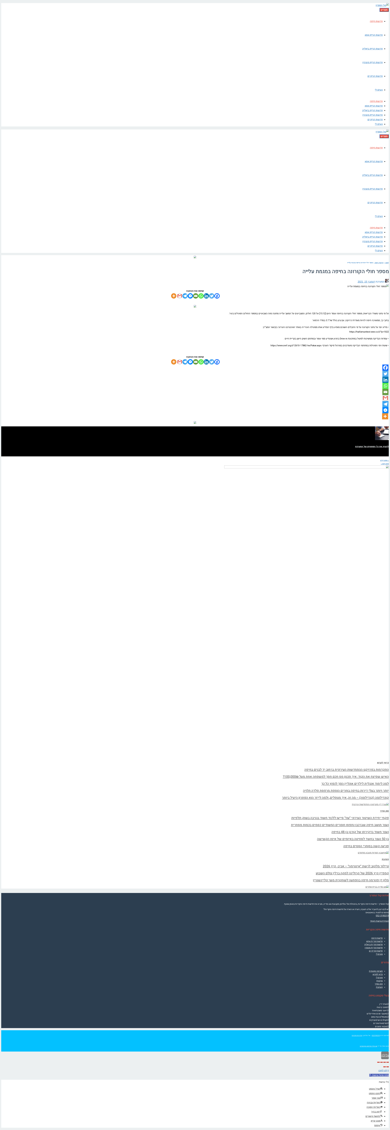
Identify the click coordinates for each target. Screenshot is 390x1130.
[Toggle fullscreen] (381, 1062)
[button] (379, 1075)
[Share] (384, 1062)
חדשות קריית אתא (374, 941)
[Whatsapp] (201, 296)
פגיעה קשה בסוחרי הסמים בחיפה (366, 846)
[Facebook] (217, 296)
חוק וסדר (384, 811)
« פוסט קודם (384, 460)
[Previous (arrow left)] (387, 1066)
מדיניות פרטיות (357, 1035)
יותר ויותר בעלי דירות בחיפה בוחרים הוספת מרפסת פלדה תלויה (346, 790)
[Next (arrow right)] (384, 1066)
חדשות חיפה (377, 938)
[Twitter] (211, 296)
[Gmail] (179, 296)
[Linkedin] (206, 296)
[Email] (195, 296)
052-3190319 (382, 915)
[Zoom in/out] (378, 1062)
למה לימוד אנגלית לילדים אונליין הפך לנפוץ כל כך (355, 783)
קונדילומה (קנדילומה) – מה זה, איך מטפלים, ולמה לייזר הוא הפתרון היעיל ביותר (335, 797)
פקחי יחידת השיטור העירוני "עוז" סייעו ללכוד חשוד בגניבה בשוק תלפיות (340, 818)
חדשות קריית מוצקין (374, 947)
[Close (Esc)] (387, 1062)
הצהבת (385, 859)
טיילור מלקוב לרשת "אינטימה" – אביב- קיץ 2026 (356, 866)
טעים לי (379, 954)
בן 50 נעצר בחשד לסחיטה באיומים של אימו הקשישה (353, 839)
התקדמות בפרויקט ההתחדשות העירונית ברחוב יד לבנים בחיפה (346, 769)
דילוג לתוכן (383, 1070)
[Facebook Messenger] (190, 296)
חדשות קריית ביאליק (373, 944)
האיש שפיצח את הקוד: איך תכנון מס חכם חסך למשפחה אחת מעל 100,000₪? (336, 776)
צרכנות (379, 980)
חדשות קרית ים (376, 951)
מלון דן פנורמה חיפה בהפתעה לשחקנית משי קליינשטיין (351, 880)
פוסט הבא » (385, 464)
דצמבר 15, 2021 (366, 281)
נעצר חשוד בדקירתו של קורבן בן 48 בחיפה (360, 832)
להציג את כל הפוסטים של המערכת (371, 446)
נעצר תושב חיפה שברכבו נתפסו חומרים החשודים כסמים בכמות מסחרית (340, 825)
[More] (173, 296)
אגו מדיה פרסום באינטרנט (368, 1046)
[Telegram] (185, 296)
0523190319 (376, 1035)
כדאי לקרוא (383, 762)
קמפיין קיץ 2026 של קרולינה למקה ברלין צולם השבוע (352, 873)
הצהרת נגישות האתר (379, 921)
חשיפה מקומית (376, 971)
